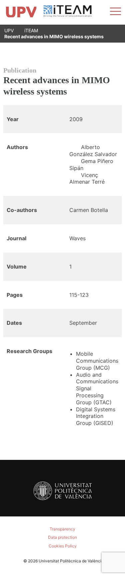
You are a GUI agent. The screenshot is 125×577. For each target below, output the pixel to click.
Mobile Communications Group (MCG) (97, 360)
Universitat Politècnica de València (71, 560)
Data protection (62, 537)
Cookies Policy (63, 545)
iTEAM (31, 30)
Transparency (62, 528)
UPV (9, 30)
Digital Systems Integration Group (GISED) (95, 416)
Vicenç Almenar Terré (87, 178)
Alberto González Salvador (93, 150)
